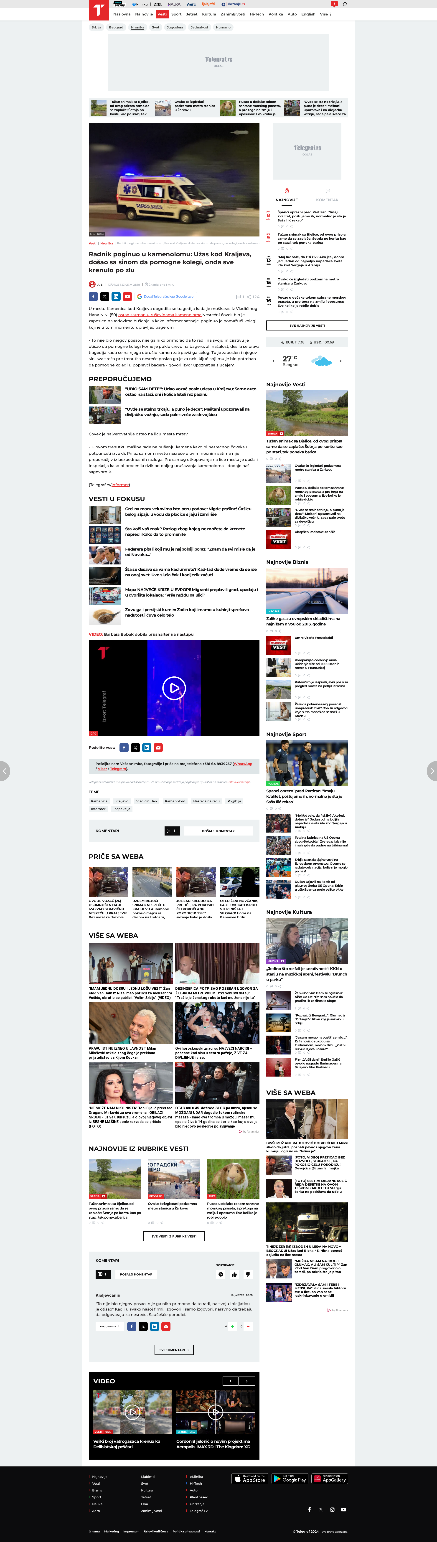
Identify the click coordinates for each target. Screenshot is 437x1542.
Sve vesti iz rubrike (174, 1236)
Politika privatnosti (186, 1531)
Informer (120, 485)
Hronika (106, 243)
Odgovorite (109, 1326)
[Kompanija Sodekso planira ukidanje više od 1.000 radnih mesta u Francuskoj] (278, 667)
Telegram (118, 769)
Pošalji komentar (218, 831)
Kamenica (99, 801)
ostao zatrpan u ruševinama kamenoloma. (160, 314)
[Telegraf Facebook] (309, 1509)
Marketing (111, 1531)
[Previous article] (5, 771)
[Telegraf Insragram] (332, 1509)
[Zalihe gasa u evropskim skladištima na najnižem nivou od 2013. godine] (307, 591)
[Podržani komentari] (234, 1274)
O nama (94, 1531)
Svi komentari (174, 1350)
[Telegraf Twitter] (320, 1509)
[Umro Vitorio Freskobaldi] (278, 645)
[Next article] (432, 771)
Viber (102, 769)
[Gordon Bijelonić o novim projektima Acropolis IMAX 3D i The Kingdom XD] (215, 1412)
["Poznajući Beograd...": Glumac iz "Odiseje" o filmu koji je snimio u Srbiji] (278, 1023)
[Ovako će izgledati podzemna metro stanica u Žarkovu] (163, 108)
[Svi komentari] (220, 1274)
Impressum (131, 1531)
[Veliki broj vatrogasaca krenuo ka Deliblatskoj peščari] (132, 1412)
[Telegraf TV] (343, 1509)
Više (324, 14)
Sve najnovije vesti (307, 325)
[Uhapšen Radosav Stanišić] (278, 539)
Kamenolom (175, 801)
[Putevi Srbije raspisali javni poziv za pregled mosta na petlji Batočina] (278, 689)
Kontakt (210, 1531)
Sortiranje (225, 1265)
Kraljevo (121, 801)
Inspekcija (122, 809)
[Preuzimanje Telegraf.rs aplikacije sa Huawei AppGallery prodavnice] (329, 1478)
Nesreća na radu (206, 801)
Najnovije (286, 384)
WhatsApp (243, 764)
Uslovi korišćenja (238, 782)
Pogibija (234, 801)
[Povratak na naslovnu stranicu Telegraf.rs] (99, 10)
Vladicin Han (146, 801)
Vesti (93, 243)
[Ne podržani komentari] (248, 1274)
